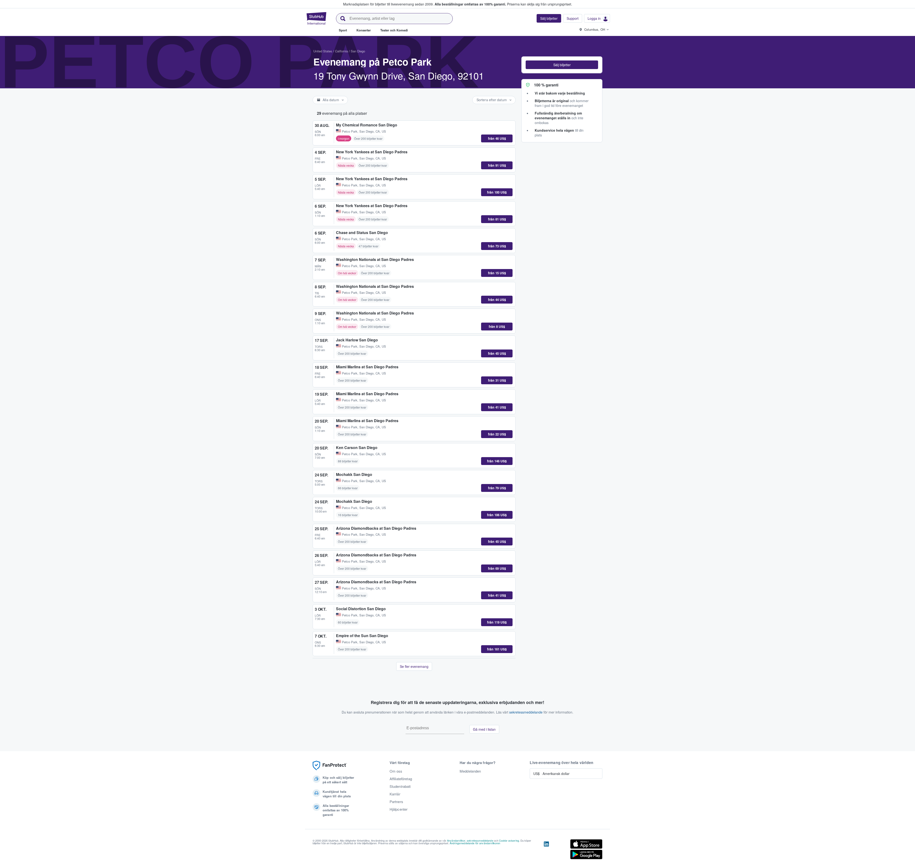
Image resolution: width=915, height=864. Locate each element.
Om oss (396, 771)
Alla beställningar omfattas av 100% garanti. (470, 4)
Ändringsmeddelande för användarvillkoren (475, 843)
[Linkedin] (546, 850)
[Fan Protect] (330, 765)
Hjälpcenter (399, 809)
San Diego (358, 51)
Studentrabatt (400, 786)
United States (322, 51)
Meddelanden (470, 771)
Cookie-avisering (509, 840)
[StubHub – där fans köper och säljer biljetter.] (316, 18)
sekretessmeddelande (526, 712)
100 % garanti (546, 85)
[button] (562, 64)
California (341, 51)
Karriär (395, 794)
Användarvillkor (456, 840)
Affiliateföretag (401, 779)
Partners (396, 802)
